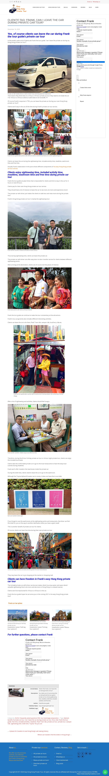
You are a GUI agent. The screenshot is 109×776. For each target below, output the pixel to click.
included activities (24, 722)
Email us (89, 1)
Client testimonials (62, 760)
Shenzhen (74, 7)
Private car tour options (15, 603)
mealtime (33, 722)
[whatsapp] (10, 1)
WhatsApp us (96, 1)
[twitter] (14, 1)
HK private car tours (39, 753)
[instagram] (16, 1)
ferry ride (55, 720)
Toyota (31, 724)
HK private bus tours (40, 757)
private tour (62, 722)
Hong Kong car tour (39, 7)
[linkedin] (20, 1)
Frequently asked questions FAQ (30, 718)
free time (15, 722)
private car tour (52, 722)
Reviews (83, 7)
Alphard (66, 718)
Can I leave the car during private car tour (38, 720)
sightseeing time (16, 724)
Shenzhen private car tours (40, 764)
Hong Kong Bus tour (54, 7)
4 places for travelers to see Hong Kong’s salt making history (28, 731)
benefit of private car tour (16, 720)
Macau (66, 7)
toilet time (25, 724)
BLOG (90, 7)
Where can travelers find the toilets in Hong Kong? (55, 735)
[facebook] (12, 1)
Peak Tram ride (42, 722)
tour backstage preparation (50, 718)
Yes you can (38, 724)
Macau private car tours (41, 760)
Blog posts (59, 763)
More (96, 7)
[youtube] (18, 1)
